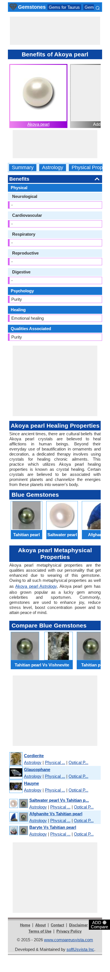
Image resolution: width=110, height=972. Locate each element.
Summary (23, 167)
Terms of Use (39, 931)
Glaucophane (37, 769)
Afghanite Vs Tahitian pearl (55, 813)
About (40, 925)
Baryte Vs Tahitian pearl (52, 827)
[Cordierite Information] (15, 759)
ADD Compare (99, 924)
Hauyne (31, 783)
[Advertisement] (55, 31)
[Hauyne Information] (15, 787)
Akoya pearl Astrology (36, 586)
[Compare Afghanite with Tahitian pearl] (18, 817)
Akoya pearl (38, 124)
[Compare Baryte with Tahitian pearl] (18, 830)
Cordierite (34, 755)
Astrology (52, 167)
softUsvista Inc (80, 949)
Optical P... (78, 762)
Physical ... (55, 762)
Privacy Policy (69, 931)
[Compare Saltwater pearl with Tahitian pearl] (18, 803)
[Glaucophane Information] (15, 773)
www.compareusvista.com (68, 939)
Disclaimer (78, 925)
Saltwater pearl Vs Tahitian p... (59, 800)
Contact (57, 925)
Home (25, 925)
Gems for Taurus (64, 7)
